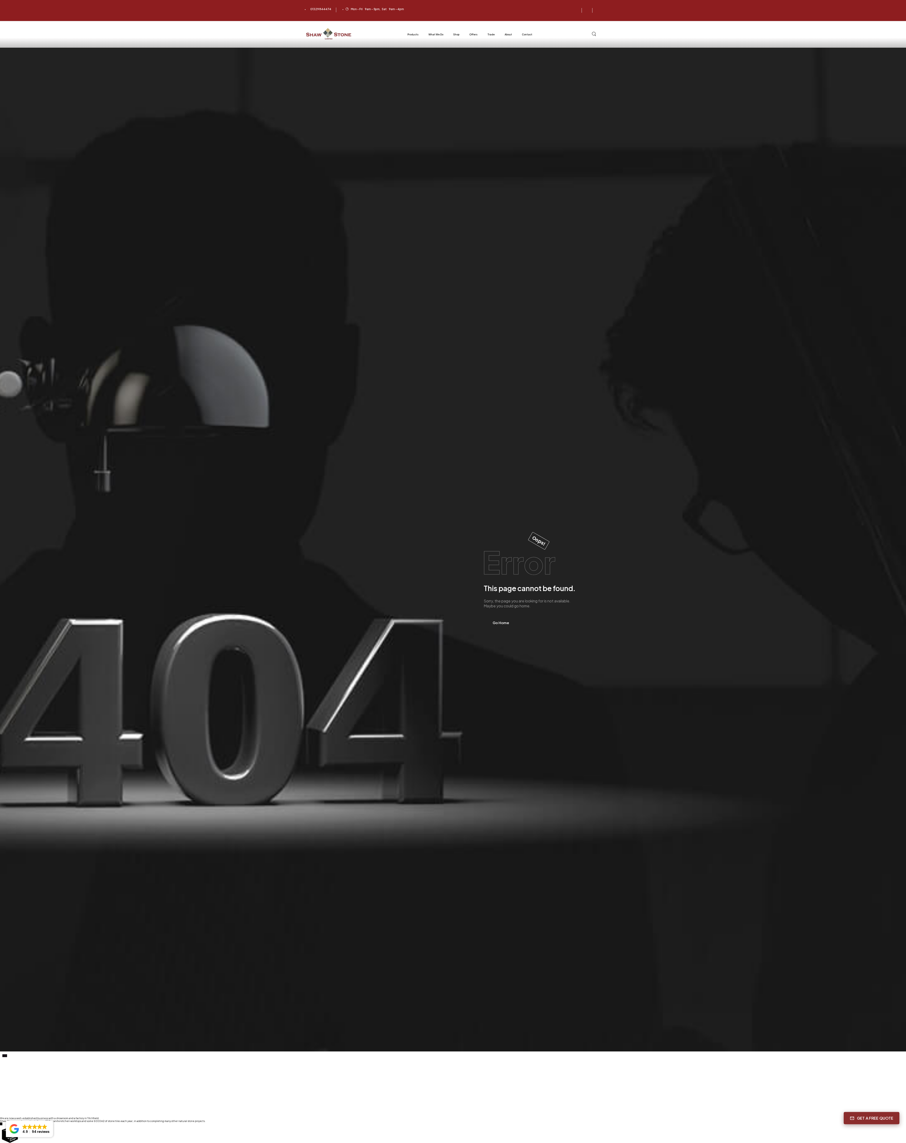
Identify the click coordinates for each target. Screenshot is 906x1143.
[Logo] (329, 34)
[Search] (594, 33)
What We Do (435, 34)
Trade (491, 34)
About (508, 34)
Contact (527, 34)
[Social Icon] (576, 10)
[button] (29, 1129)
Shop (456, 34)
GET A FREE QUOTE (875, 1118)
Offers (473, 34)
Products (413, 34)
